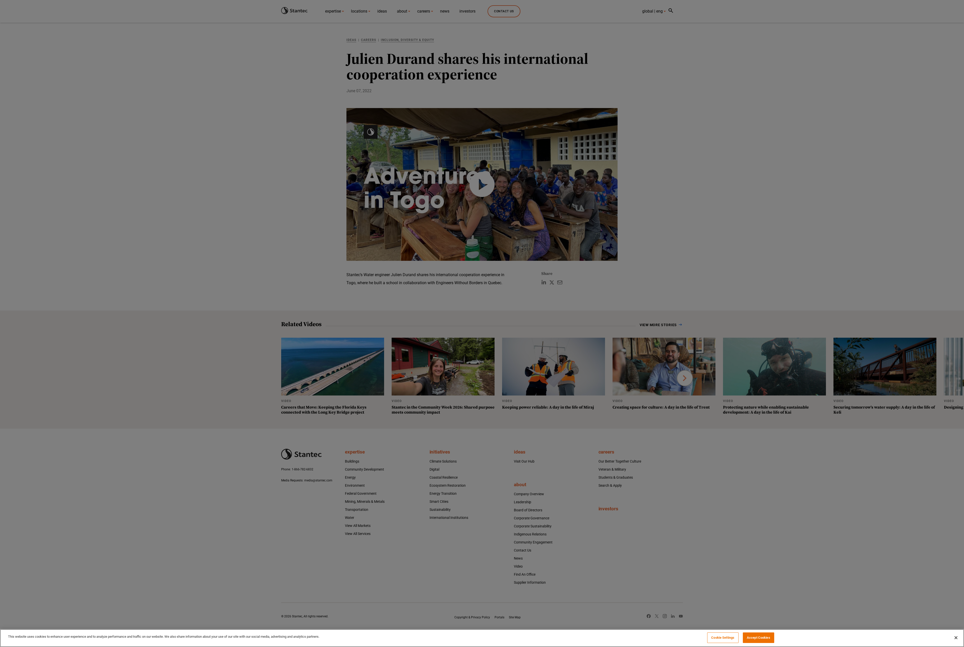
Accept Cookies (758, 637)
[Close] (955, 637)
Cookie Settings (722, 637)
